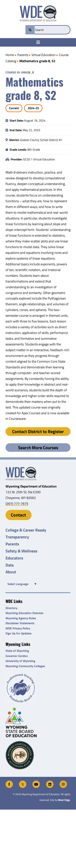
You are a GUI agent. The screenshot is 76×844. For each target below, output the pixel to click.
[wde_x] (22, 782)
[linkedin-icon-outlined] (49, 782)
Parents (22, 54)
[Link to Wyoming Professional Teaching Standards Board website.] (38, 688)
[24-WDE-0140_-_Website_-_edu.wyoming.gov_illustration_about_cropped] (21, 468)
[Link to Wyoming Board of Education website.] (38, 722)
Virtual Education (44, 54)
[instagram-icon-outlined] (63, 782)
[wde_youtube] (36, 782)
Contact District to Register (38, 431)
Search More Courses (38, 447)
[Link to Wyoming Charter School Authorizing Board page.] (38, 755)
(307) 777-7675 (17, 503)
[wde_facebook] (9, 782)
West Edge (64, 800)
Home (10, 54)
